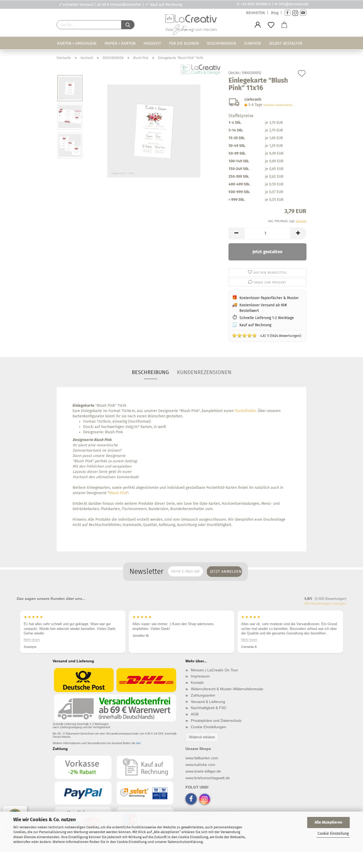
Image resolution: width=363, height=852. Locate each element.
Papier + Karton (120, 43)
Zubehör (252, 43)
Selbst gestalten (285, 43)
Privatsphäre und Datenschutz (216, 720)
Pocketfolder (245, 411)
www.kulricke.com (200, 764)
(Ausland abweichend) (278, 105)
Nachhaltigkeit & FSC (208, 708)
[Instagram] (295, 13)
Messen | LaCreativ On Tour (214, 670)
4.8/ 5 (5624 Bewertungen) (266, 335)
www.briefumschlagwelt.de (207, 778)
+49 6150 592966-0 (256, 4)
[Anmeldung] (257, 25)
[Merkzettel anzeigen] (271, 25)
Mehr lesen (140, 639)
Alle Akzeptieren (328, 822)
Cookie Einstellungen (208, 727)
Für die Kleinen (184, 43)
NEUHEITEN (255, 13)
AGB (195, 714)
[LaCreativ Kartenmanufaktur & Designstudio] (192, 26)
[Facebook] (287, 13)
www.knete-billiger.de (203, 771)
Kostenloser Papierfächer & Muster (269, 298)
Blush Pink (118, 493)
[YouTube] (303, 13)
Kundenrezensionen (204, 372)
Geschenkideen (221, 43)
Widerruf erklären (202, 737)
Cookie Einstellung (333, 833)
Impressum (200, 676)
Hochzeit (152, 43)
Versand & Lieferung (208, 702)
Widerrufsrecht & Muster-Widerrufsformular (227, 689)
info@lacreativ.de (293, 4)
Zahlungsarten (203, 695)
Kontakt (197, 682)
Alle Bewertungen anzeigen (325, 603)
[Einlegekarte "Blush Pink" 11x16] (153, 131)
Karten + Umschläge (77, 43)
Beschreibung (150, 372)
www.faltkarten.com (201, 758)
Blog (274, 13)
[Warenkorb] (284, 25)
